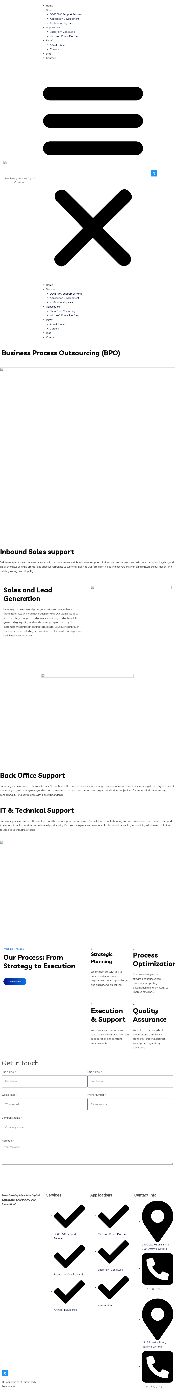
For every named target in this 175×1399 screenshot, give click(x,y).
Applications (53, 27)
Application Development (64, 18)
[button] (93, 173)
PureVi (49, 40)
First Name (8, 1071)
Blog (48, 53)
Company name (11, 1117)
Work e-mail (9, 1094)
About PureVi (57, 45)
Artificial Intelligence (61, 23)
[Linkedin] (161, 173)
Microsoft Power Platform (64, 36)
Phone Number (96, 1094)
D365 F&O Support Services (66, 14)
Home (49, 5)
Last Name (94, 1071)
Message (7, 1140)
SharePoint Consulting (62, 31)
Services (50, 10)
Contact (51, 58)
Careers (54, 49)
